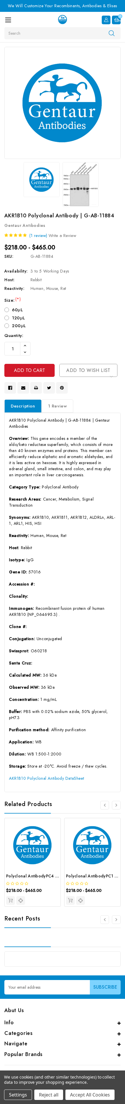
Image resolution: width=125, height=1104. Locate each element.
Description (23, 406)
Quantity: (13, 335)
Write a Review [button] (62, 235)
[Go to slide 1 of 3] (116, 919)
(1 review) (38, 235)
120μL (18, 318)
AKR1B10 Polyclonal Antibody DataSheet (46, 778)
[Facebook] (10, 388)
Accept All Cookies (90, 1095)
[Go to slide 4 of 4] (104, 805)
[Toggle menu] (8, 20)
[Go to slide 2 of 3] (104, 919)
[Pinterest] (62, 388)
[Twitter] (49, 388)
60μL (17, 310)
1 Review (57, 406)
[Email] (23, 388)
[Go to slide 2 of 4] (116, 805)
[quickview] (20, 900)
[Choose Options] (10, 900)
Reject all (48, 1095)
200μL (19, 326)
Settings (18, 1095)
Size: (12, 300)
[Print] (36, 388)
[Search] (111, 32)
